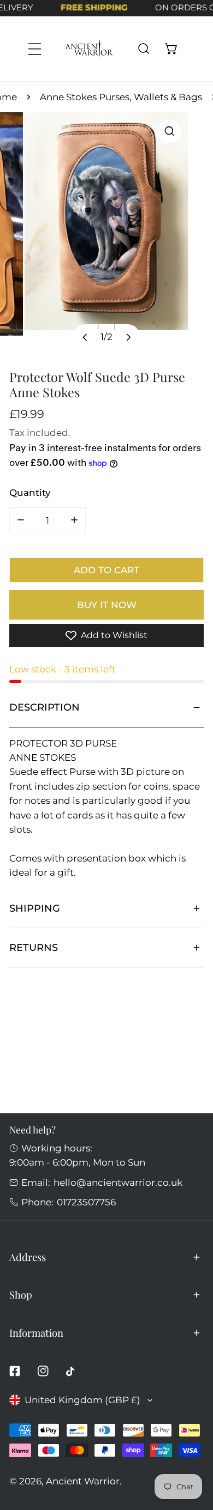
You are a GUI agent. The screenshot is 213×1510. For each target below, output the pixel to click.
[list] (106, 236)
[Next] (127, 336)
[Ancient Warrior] (89, 49)
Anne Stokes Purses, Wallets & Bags (121, 96)
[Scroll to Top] (191, 1450)
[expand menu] (35, 49)
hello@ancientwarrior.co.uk (118, 1182)
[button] (171, 49)
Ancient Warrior (83, 1481)
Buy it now (107, 604)
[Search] (143, 49)
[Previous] (85, 336)
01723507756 (86, 1202)
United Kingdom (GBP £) (82, 1399)
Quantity (30, 492)
